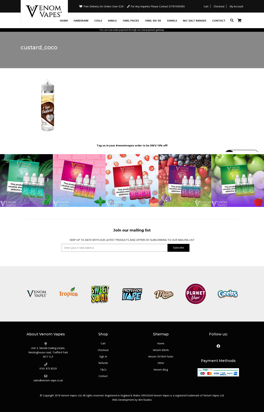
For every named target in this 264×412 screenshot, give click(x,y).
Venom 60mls (161, 350)
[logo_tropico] (68, 294)
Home (160, 343)
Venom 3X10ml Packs (160, 356)
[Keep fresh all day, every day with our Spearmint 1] (26, 180)
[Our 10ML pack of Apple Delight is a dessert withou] (237, 180)
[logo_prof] (132, 294)
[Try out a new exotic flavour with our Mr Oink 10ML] (79, 180)
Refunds (103, 363)
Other (161, 363)
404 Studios (145, 399)
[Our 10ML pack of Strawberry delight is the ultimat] (132, 180)
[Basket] (239, 20)
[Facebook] (218, 346)
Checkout (103, 350)
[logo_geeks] (227, 294)
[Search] (231, 20)
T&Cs (103, 369)
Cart (103, 343)
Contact (103, 376)
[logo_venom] (36, 294)
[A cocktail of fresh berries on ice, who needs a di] (184, 180)
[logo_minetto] (164, 294)
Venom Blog (161, 369)
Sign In (103, 356)
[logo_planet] (196, 294)
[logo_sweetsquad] (100, 294)
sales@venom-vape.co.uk (48, 380)
